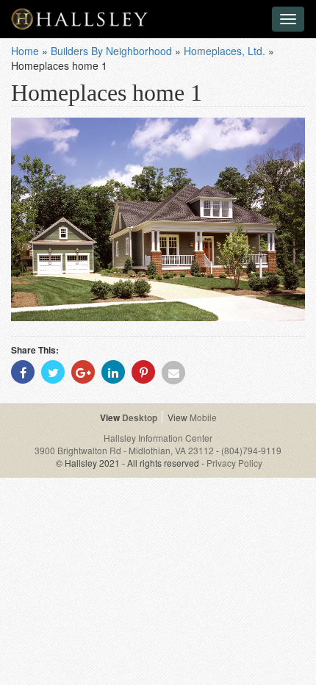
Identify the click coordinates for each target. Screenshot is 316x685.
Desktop (139, 417)
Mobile (203, 417)
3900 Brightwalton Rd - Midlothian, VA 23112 (125, 450)
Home (25, 50)
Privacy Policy (234, 462)
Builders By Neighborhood (111, 50)
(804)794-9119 (251, 450)
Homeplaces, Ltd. (224, 50)
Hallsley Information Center (158, 437)
